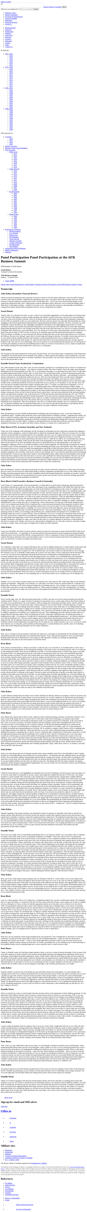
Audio (9, 281)
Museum (8, 1154)
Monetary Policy (10, 13)
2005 (11, 99)
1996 (11, 118)
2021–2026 (9, 54)
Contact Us (9, 47)
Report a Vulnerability (12, 1198)
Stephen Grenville (15, 241)
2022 (11, 63)
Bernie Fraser (13, 214)
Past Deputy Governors (13, 229)
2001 (11, 107)
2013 (11, 82)
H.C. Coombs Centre (12, 1160)
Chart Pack (9, 35)
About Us (8, 24)
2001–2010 (9, 88)
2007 (11, 95)
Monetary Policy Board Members (16, 148)
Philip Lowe (13, 152)
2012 (11, 84)
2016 (11, 76)
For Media (8, 1183)
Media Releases (10, 28)
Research (8, 37)
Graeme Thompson (15, 243)
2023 (11, 61)
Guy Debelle (13, 233)
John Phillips (13, 246)
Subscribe (4, 1106)
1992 (11, 126)
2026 (11, 56)
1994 (11, 122)
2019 (11, 71)
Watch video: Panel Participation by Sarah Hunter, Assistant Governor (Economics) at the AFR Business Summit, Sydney (41, 284)
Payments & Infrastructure (14, 17)
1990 (11, 129)
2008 (11, 94)
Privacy (7, 1187)
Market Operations (11, 15)
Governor (8, 137)
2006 (11, 97)
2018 (11, 73)
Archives (8, 39)
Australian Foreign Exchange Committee (18, 1158)
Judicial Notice (10, 1185)
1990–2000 (9, 109)
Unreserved (9, 1152)
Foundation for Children (38, 1163)
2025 (11, 58)
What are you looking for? (9, 9)
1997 (11, 116)
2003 (11, 103)
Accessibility (9, 1189)
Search (36, 9)
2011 (11, 86)
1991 (11, 128)
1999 (11, 112)
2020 (11, 69)
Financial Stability (11, 18)
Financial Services (11, 22)
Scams (7, 1200)
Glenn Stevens (14, 169)
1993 (11, 124)
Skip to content (6, 2)
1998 (11, 114)
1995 (11, 120)
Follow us (6, 1111)
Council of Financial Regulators (15, 1156)
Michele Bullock (14, 231)
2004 (11, 101)
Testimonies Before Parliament (15, 248)
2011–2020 (9, 67)
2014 (11, 80)
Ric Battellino (14, 237)
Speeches (8, 30)
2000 (11, 111)
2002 (11, 105)
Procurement (9, 1191)
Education (8, 41)
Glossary (8, 1193)
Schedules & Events (12, 1194)
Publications (9, 31)
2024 (11, 59)
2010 (11, 90)
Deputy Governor (11, 146)
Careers (7, 43)
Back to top (8, 1097)
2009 (11, 92)
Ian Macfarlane (14, 192)
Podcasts (8, 252)
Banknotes (8, 20)
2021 (11, 65)
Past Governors (10, 150)
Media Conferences (11, 250)
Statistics (8, 33)
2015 (11, 78)
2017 (11, 75)
